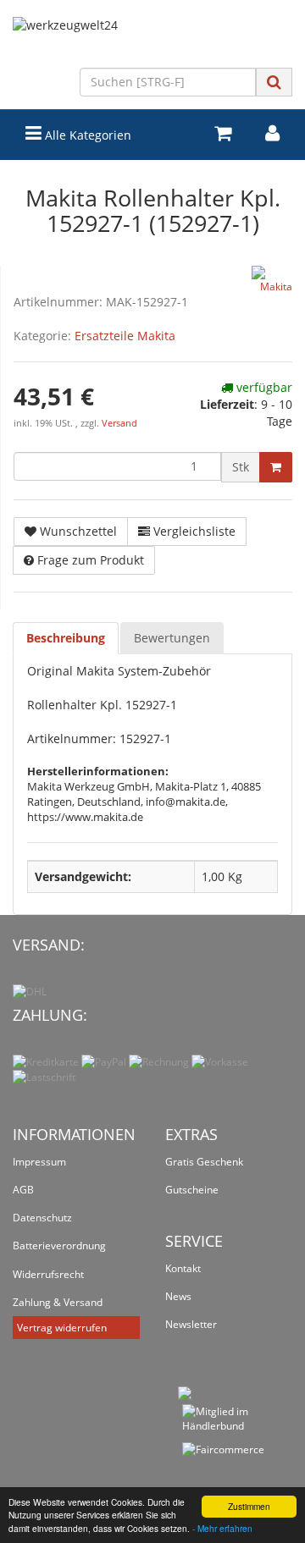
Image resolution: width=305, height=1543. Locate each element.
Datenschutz (42, 1217)
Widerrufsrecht (48, 1274)
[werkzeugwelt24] (152, 42)
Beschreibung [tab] (65, 638)
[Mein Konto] (272, 133)
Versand (119, 423)
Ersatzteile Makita (125, 336)
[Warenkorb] (223, 133)
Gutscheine (192, 1189)
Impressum (39, 1161)
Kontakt (183, 1268)
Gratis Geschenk (204, 1161)
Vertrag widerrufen (62, 1327)
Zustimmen (249, 1506)
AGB (23, 1189)
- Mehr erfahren (222, 1528)
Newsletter (191, 1324)
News (178, 1296)
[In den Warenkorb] (275, 467)
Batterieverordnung (59, 1245)
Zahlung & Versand (58, 1302)
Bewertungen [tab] (172, 638)
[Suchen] (274, 82)
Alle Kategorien (86, 135)
